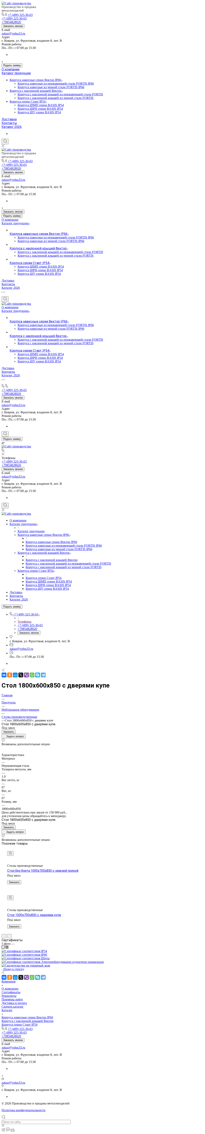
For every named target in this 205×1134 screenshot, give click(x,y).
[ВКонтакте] (4, 675)
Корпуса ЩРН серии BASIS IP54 (40, 108)
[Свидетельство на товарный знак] (26, 965)
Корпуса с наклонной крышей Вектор (36, 90)
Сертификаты (11, 992)
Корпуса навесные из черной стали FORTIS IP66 (51, 87)
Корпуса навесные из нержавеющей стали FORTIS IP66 (56, 83)
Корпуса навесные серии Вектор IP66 (36, 80)
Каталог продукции (16, 73)
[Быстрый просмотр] (10, 853)
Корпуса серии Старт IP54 (28, 101)
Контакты (9, 123)
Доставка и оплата (14, 1003)
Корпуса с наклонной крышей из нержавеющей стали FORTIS (60, 94)
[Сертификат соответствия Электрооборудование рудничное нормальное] (53, 962)
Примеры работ (12, 999)
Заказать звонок (13, 26)
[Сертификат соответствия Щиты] (26, 958)
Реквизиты (9, 995)
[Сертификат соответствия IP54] (24, 951)
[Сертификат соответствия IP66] (24, 954)
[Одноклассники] (9, 675)
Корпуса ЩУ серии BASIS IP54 (39, 112)
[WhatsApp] (32, 675)
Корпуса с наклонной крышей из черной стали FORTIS (55, 98)
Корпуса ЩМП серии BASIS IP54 (41, 105)
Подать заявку (12, 65)
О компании (10, 69)
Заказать (8, 731)
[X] (20, 675)
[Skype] (37, 675)
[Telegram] (43, 675)
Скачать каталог (13, 1006)
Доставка (9, 119)
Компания (8, 981)
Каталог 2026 (12, 127)
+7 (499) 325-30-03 (20, 15)
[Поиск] (5, 141)
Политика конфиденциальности (23, 1110)
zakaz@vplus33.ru (13, 33)
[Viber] (26, 675)
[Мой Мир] (15, 675)
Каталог (7, 1010)
